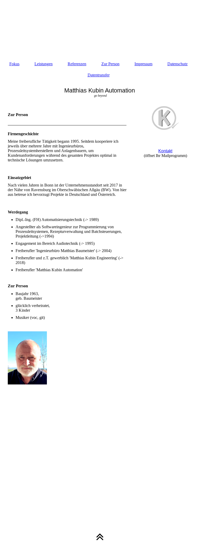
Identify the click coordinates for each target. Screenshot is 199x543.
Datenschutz (177, 64)
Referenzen (77, 64)
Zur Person (110, 64)
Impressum (143, 64)
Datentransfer (99, 75)
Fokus (14, 64)
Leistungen (43, 64)
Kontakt (165, 151)
